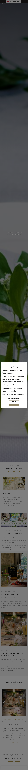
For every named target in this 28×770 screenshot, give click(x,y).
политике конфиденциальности (9, 375)
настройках (9, 396)
